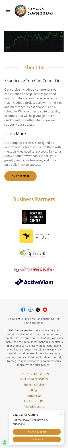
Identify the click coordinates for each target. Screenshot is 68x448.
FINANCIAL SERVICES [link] (34, 379)
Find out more (20, 176)
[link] (34, 11)
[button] (8, 11)
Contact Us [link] (34, 396)
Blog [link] (34, 390)
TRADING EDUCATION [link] (34, 374)
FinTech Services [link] (34, 385)
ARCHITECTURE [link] (34, 401)
